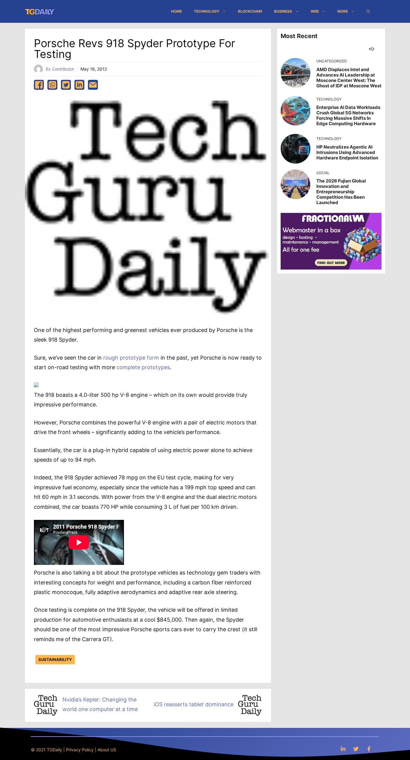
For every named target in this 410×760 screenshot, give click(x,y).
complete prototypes (143, 367)
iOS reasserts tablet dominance (194, 704)
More (342, 11)
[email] (93, 85)
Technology (206, 11)
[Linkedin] (343, 749)
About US (107, 749)
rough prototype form (131, 357)
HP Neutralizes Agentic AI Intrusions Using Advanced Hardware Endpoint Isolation (347, 152)
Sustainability (55, 659)
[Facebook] (369, 749)
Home (176, 11)
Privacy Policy (80, 749)
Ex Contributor (60, 68)
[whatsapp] (52, 85)
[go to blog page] (372, 49)
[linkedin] (79, 85)
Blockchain (250, 11)
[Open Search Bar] (368, 11)
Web (315, 11)
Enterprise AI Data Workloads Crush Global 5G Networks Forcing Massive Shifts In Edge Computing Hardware (348, 115)
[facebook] (39, 85)
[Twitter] (356, 749)
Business (283, 11)
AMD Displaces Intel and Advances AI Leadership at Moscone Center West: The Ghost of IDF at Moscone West (348, 78)
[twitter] (66, 85)
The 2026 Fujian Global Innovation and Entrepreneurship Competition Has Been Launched (341, 191)
